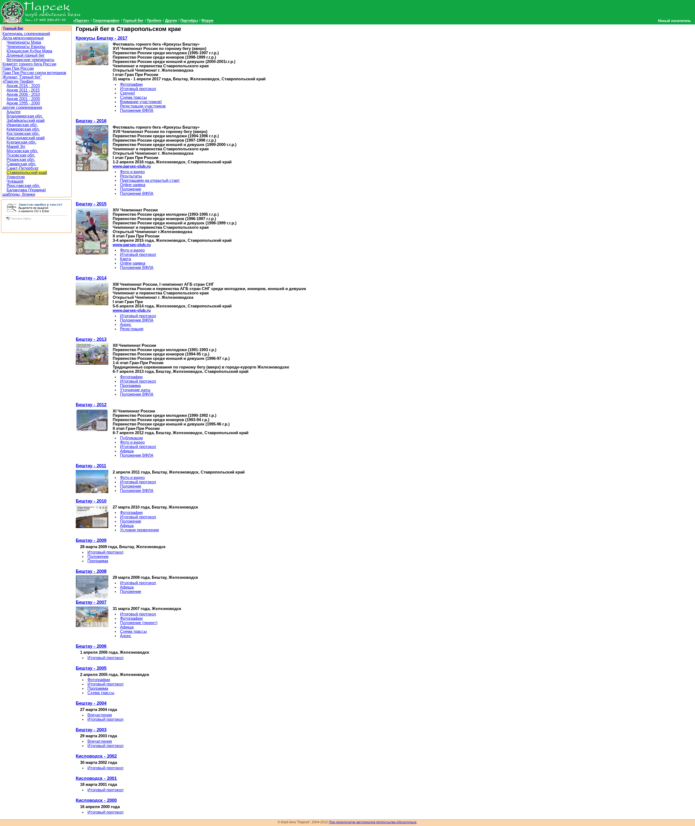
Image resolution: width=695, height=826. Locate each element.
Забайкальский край (26, 120)
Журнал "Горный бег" (22, 77)
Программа (130, 385)
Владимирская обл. (25, 116)
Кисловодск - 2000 (96, 800)
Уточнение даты (135, 390)
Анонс (125, 324)
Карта (125, 259)
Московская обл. (22, 151)
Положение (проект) (138, 623)
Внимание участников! (141, 102)
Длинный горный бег (26, 55)
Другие (171, 20)
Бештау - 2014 (91, 278)
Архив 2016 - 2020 (23, 86)
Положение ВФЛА (136, 110)
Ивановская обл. (22, 125)
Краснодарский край (26, 138)
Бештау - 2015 (91, 203)
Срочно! (127, 93)
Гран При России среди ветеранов (34, 73)
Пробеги (154, 20)
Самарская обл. (21, 164)
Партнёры (189, 20)
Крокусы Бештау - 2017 (101, 38)
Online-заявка (132, 185)
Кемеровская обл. (23, 129)
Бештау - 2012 (91, 404)
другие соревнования (22, 107)
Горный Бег (133, 20)
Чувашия (15, 181)
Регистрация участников (143, 106)
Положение (130, 189)
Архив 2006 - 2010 (23, 94)
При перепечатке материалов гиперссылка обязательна (372, 822)
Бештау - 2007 (91, 602)
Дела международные (23, 38)
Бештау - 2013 (91, 339)
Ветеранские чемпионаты (30, 60)
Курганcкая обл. (21, 142)
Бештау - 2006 (91, 646)
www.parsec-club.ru (132, 166)
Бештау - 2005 (91, 668)
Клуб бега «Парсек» (40, 11)
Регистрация (131, 329)
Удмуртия (16, 177)
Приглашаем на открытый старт (150, 180)
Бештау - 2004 (91, 703)
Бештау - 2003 (91, 729)
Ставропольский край (27, 172)
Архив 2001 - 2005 (23, 99)
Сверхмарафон (106, 20)
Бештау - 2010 (91, 501)
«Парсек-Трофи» (18, 81)
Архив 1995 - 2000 (23, 103)
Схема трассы (133, 97)
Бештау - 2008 (91, 571)
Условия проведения (139, 530)
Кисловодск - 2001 (96, 778)
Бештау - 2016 (91, 120)
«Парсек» (81, 20)
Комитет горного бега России (29, 64)
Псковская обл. (21, 155)
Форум (207, 20)
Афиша (127, 451)
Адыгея (13, 112)
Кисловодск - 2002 (96, 756)
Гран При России (18, 68)
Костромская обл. (23, 133)
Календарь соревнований (26, 33)
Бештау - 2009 (91, 540)
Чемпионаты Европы (26, 47)
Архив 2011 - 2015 (23, 90)
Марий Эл (16, 146)
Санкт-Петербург (23, 168)
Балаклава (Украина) (26, 190)
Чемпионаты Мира (24, 42)
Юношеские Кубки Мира (29, 51)
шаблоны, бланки (18, 194)
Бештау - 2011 (91, 465)
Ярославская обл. (23, 185)
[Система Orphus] (36, 220)
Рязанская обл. (21, 159)
